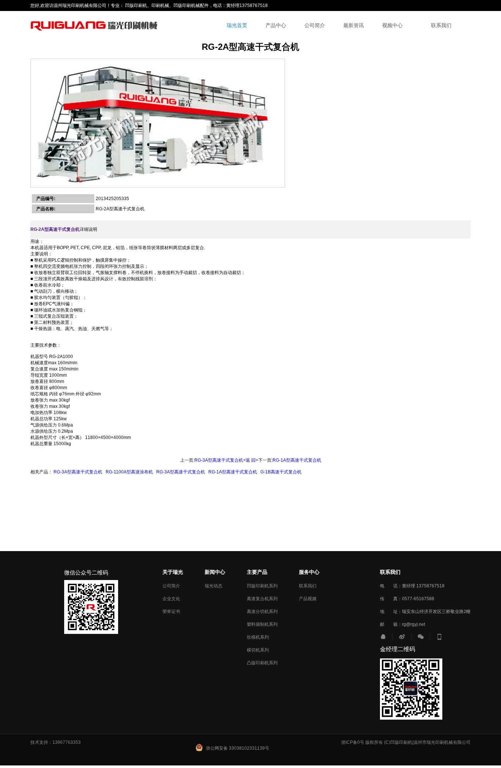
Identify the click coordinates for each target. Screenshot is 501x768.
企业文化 (171, 598)
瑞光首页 (237, 25)
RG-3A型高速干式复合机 (218, 460)
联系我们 (441, 25)
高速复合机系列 (262, 598)
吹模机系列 (258, 637)
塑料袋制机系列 (262, 624)
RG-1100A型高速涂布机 (129, 472)
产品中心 (276, 25)
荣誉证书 (171, 611)
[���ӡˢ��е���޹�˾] (95, 25)
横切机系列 (258, 650)
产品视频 (308, 598)
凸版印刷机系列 (262, 662)
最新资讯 (353, 25)
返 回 (251, 460)
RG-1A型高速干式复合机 (297, 460)
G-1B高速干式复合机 (280, 472)
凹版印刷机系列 (262, 585)
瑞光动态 (213, 585)
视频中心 (392, 25)
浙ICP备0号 (352, 742)
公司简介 (314, 25)
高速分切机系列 (262, 611)
